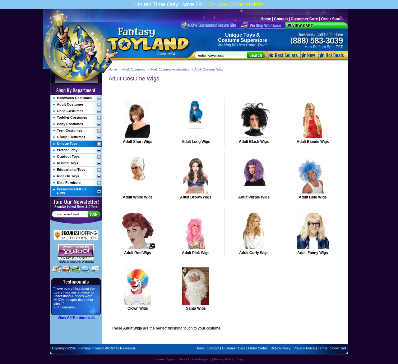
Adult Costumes (133, 69)
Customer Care (304, 19)
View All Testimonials (76, 318)
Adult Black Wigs (254, 141)
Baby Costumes (70, 124)
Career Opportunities (170, 359)
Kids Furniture (69, 182)
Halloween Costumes (74, 98)
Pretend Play (67, 150)
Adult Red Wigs (137, 253)
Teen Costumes (69, 130)
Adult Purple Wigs (254, 197)
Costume (228, 40)
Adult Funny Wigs (312, 253)
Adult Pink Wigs (196, 253)
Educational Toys (71, 169)
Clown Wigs (137, 308)
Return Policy (281, 348)
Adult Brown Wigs (195, 197)
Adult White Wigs (138, 197)
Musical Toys (67, 163)
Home (266, 19)
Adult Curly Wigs (254, 253)
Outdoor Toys (68, 156)
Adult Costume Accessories (169, 69)
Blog (239, 359)
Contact (281, 19)
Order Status (332, 19)
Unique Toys (240, 35)
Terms (322, 348)
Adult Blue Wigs (313, 197)
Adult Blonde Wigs (313, 141)
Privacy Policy (304, 348)
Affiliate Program (199, 359)
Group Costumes (71, 137)
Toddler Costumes (72, 117)
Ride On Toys (68, 176)
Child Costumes (70, 111)
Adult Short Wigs (137, 141)
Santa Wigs (196, 308)
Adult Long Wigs (196, 141)
